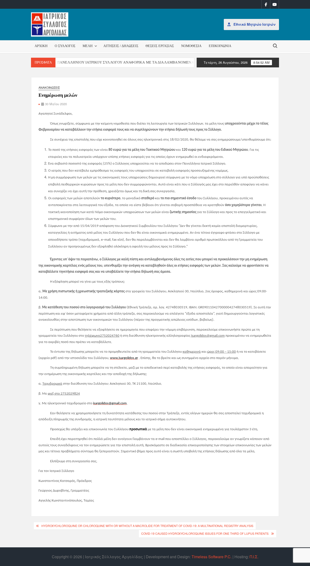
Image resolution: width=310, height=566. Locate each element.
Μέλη (88, 46)
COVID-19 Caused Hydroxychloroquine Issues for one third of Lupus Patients (205, 533)
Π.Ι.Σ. (254, 556)
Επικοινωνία (220, 46)
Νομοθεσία (191, 46)
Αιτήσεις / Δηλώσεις (120, 46)
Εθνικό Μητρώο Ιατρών (253, 24)
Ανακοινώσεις (49, 87)
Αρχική (41, 46)
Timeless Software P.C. (212, 556)
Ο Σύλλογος (65, 46)
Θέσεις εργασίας (160, 46)
